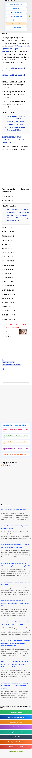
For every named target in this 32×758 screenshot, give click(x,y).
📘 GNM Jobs (16, 8)
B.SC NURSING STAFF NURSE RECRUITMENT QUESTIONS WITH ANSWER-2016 (13, 139)
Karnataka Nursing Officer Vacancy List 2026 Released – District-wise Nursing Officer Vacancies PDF (15, 603)
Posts (6, 464)
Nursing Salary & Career (16, 737)
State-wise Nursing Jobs (16, 727)
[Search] (30, 16)
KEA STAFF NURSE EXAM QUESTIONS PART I (13, 509)
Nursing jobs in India (8, 362)
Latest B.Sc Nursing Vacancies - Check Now (15, 436)
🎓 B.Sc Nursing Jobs (16, 12)
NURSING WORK (10, 1)
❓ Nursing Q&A (16, 27)
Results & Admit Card (16, 746)
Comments (7, 465)
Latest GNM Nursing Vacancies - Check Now (15, 430)
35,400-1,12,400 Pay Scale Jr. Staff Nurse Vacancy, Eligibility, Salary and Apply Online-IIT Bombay (18, 212)
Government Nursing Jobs (16, 717)
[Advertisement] (16, 169)
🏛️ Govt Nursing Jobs (16, 4)
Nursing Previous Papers (16, 742)
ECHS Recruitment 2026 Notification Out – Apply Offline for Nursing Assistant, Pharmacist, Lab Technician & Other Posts (14, 664)
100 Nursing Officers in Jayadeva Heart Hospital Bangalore (16, 48)
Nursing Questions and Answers (11, 364)
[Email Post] (3, 360)
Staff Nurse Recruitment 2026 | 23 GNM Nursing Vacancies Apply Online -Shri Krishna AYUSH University (14, 685)
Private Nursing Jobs (16, 722)
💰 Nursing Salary (16, 23)
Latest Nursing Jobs (16, 712)
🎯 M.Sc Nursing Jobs (16, 16)
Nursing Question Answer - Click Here (15, 454)
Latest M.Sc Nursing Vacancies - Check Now (15, 442)
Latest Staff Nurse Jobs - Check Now (14, 425)
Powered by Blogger (17, 751)
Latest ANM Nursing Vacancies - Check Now (15, 448)
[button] (3, 369)
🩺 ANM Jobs (16, 20)
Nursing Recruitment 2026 (16, 732)
